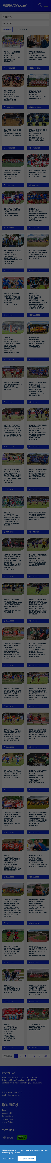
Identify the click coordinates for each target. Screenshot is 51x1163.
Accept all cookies (26, 1158)
